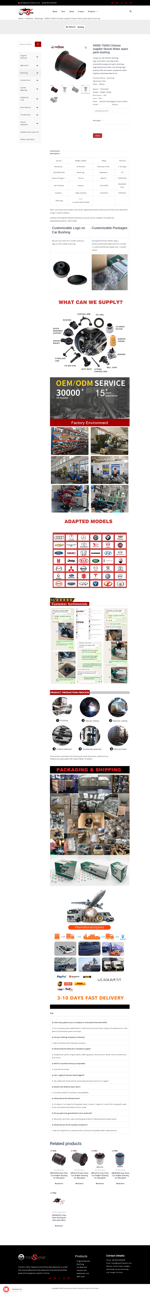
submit (97, 135)
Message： (97, 120)
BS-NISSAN (70, 27)
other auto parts (105, 70)
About (71, 11)
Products (91, 11)
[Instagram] (122, 3)
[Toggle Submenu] (37, 56)
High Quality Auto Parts (102, 67)
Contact (81, 11)
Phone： (115, 104)
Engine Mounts (83, 1261)
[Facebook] (117, 3)
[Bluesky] (131, 3)
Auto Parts (101, 61)
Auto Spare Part (112, 61)
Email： (96, 104)
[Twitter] (112, 3)
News (63, 11)
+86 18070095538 (50, 3)
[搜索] (38, 44)
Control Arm (82, 1270)
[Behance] (126, 3)
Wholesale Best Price (109, 73)
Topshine (96, 73)
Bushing (81, 27)
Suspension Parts (120, 70)
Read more (59, 1183)
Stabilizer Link (83, 1273)
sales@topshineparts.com (31, 3)
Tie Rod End (82, 1267)
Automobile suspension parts (104, 64)
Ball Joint (81, 1276)
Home (55, 11)
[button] (96, 11)
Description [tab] (55, 153)
